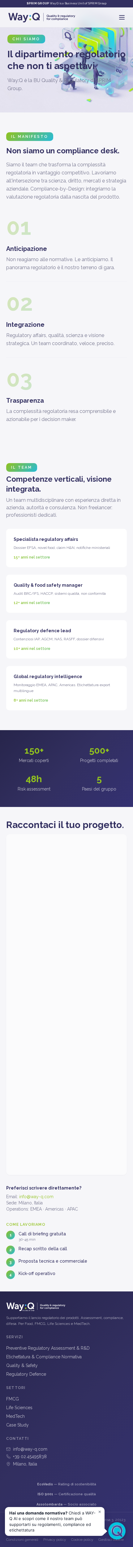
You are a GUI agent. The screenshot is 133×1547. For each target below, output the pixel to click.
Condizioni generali (22, 1539)
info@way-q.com (36, 1196)
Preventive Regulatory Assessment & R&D (48, 1348)
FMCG (12, 1398)
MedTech (15, 1416)
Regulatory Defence (26, 1374)
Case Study (17, 1424)
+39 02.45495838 (30, 1456)
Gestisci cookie (111, 1539)
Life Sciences (19, 1407)
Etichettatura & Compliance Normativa (44, 1356)
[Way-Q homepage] (41, 17)
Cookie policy (82, 1539)
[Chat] (117, 1531)
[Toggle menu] (122, 17)
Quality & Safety (22, 1365)
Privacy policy (54, 1539)
